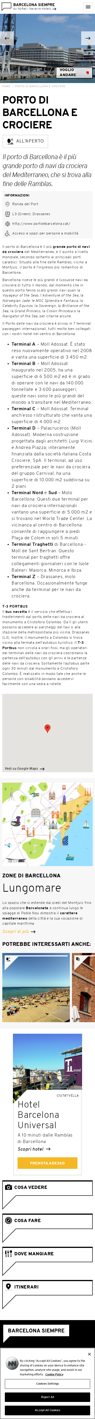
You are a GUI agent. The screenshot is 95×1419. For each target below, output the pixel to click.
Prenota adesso (47, 1163)
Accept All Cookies (47, 1410)
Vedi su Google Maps (22, 769)
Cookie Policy (54, 1374)
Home (6, 86)
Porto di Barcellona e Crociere (40, 86)
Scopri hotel (31, 1149)
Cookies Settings (47, 1383)
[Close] (89, 1354)
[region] (47, 1383)
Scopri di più (16, 931)
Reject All (47, 1397)
